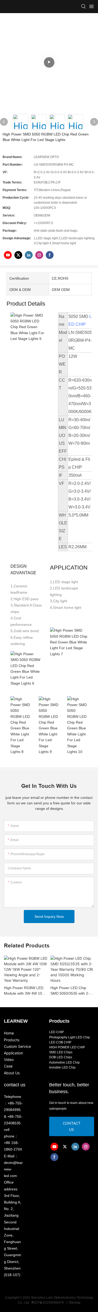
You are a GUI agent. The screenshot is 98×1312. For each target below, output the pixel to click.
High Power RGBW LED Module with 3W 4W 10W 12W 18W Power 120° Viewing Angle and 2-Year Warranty (25, 991)
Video (9, 1059)
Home (9, 1033)
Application (13, 1053)
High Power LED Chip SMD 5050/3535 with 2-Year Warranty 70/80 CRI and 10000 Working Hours (72, 991)
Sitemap (74, 1302)
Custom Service (17, 1046)
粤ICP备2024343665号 (48, 1302)
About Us (12, 1073)
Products (11, 1040)
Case (8, 1066)
